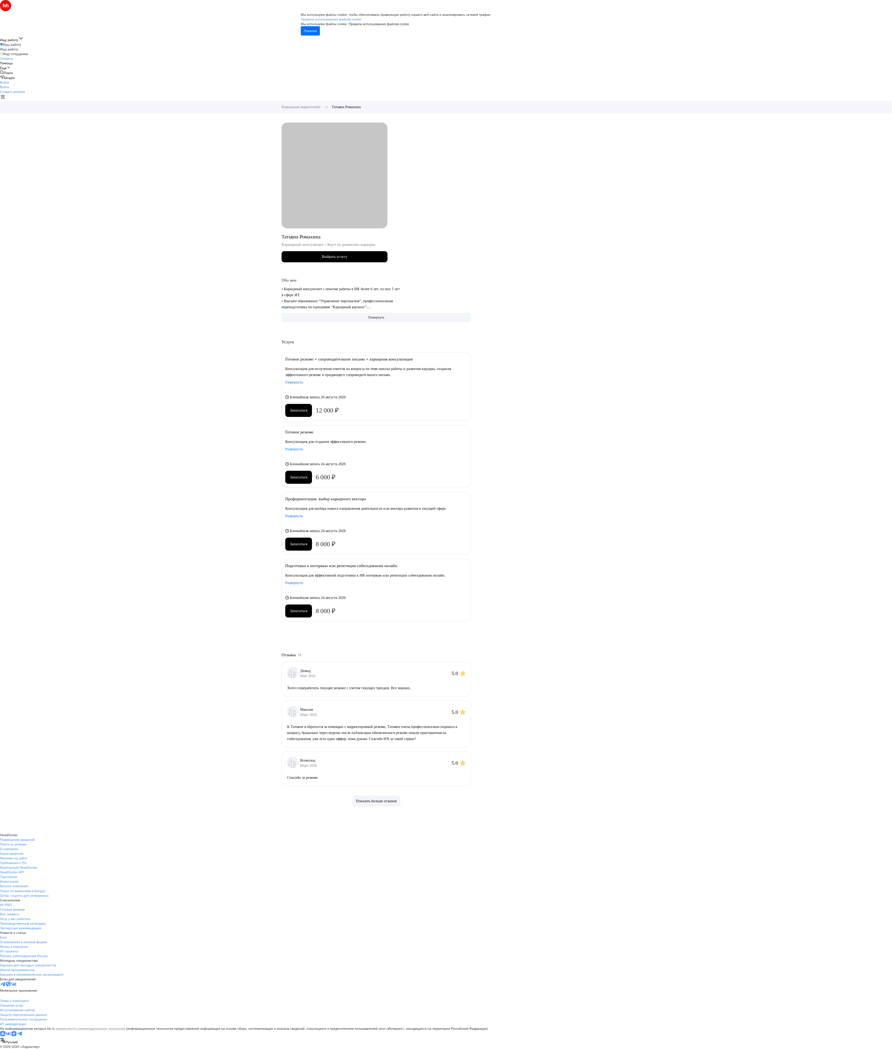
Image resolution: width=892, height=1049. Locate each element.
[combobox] (9, 1041)
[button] (4, 82)
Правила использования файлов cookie (379, 24)
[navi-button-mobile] (3, 97)
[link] (6, 72)
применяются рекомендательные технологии (90, 1028)
